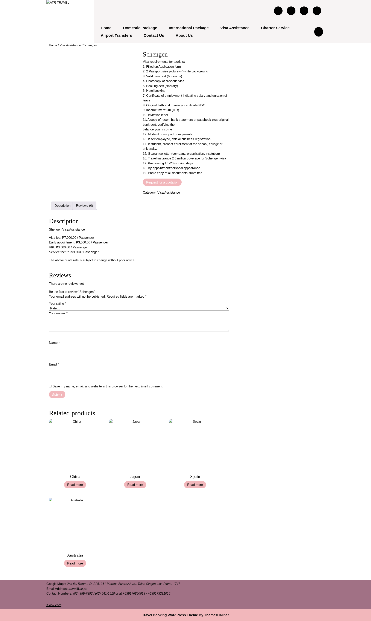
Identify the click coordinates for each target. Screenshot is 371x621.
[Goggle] (304, 10)
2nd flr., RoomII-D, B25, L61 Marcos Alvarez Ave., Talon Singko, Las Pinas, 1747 (123, 584)
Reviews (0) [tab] (84, 205)
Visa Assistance (234, 28)
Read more (75, 484)
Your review (58, 313)
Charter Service (275, 28)
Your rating (57, 303)
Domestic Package (140, 28)
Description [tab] (62, 205)
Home (106, 28)
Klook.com (53, 605)
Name (54, 342)
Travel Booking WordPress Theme (170, 615)
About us (184, 35)
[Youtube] (317, 10)
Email (54, 364)
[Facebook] (278, 10)
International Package (189, 28)
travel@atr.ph (77, 588)
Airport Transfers (116, 35)
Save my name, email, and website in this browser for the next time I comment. (108, 386)
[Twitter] (291, 10)
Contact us (154, 35)
